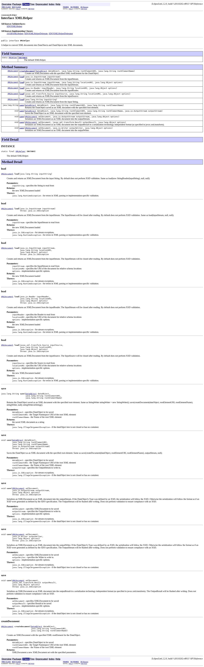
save (21, 105)
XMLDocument (13, 71)
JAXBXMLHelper (15, 33)
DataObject (41, 71)
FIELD (18, 9)
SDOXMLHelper (14, 26)
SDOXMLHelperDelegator (61, 33)
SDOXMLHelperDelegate (36, 33)
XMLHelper (13, 58)
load (21, 77)
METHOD (31, 9)
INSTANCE (22, 58)
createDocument (27, 71)
